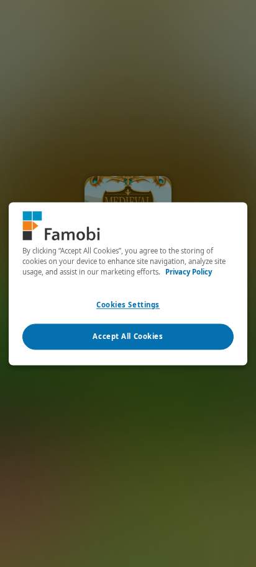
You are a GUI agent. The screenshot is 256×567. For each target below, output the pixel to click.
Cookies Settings (128, 304)
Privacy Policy (188, 271)
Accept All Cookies (128, 336)
